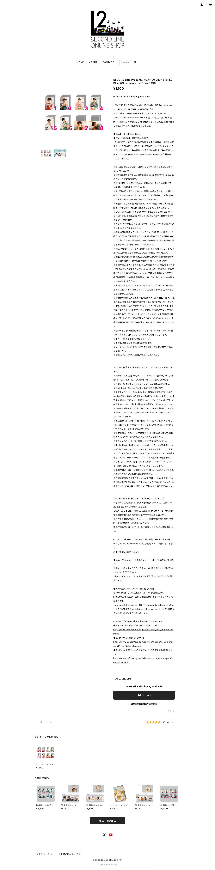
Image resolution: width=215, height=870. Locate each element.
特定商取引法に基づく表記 (70, 854)
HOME (80, 62)
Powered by (104, 865)
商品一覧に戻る (107, 821)
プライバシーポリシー (45, 854)
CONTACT (108, 62)
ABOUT (93, 62)
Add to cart (144, 695)
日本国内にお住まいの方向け (144, 704)
